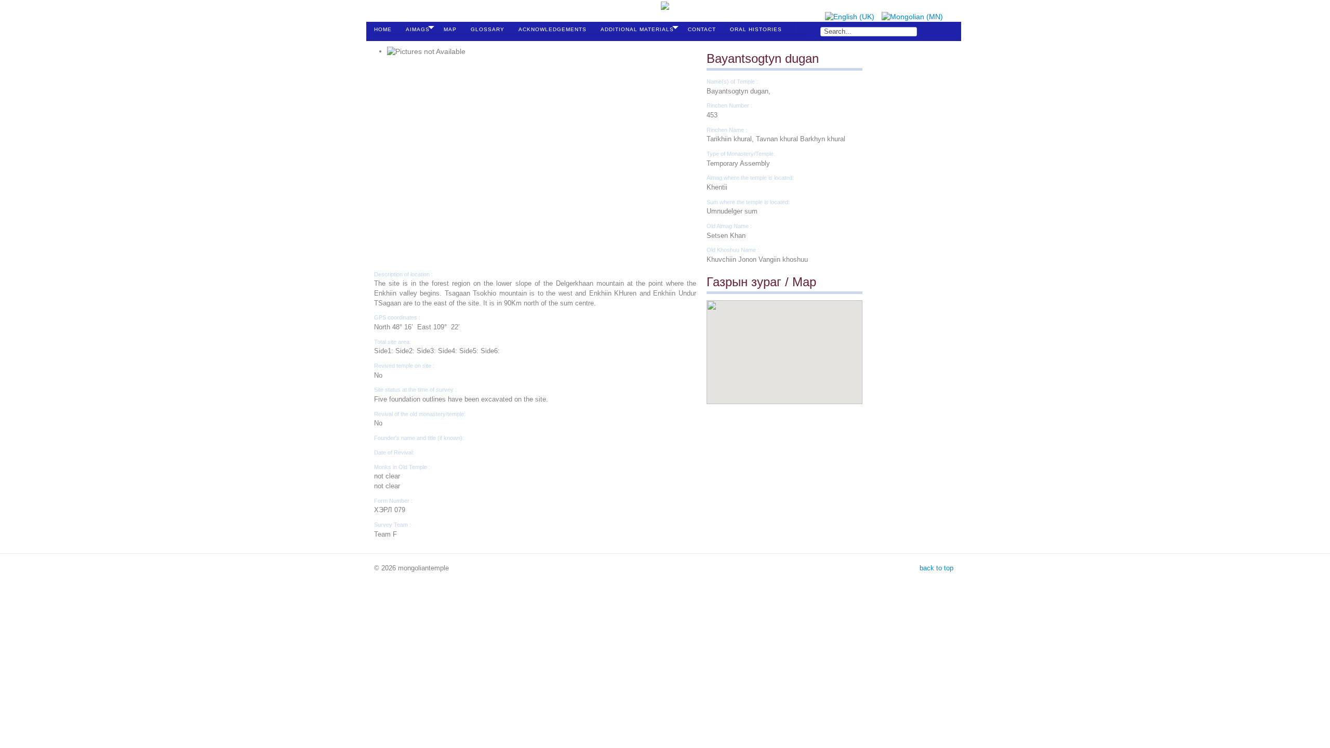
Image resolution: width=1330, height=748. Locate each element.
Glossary (487, 29)
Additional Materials (637, 29)
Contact (702, 29)
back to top (935, 568)
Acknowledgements (552, 29)
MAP (450, 29)
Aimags (418, 29)
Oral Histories (756, 29)
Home (383, 29)
